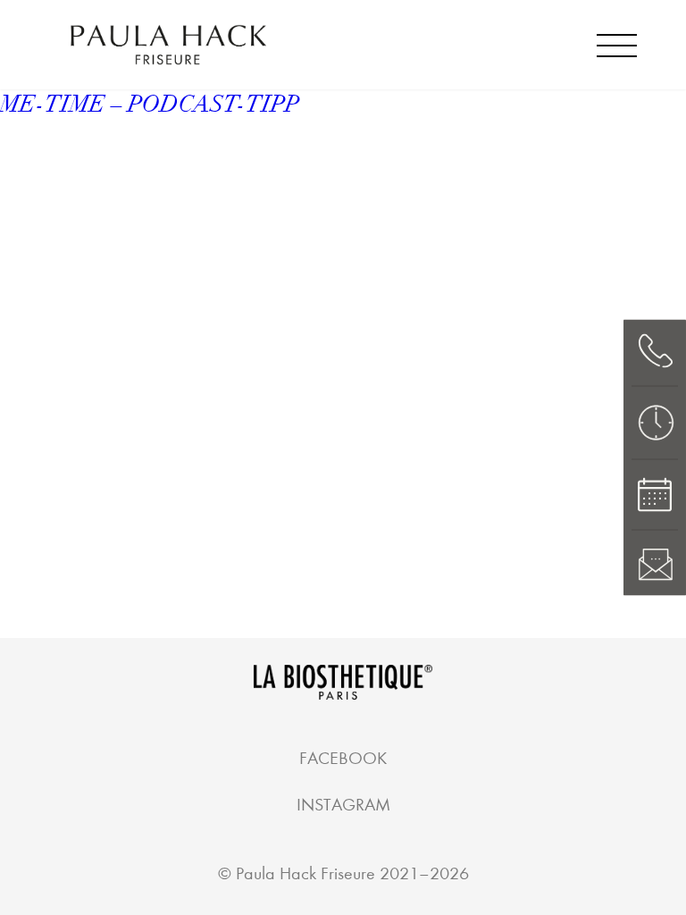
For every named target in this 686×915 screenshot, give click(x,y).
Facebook (343, 758)
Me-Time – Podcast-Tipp (149, 104)
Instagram (343, 804)
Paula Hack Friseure (305, 873)
